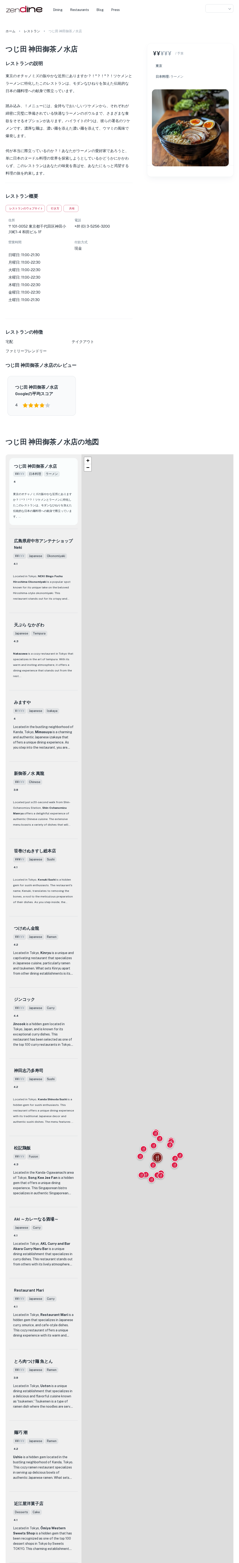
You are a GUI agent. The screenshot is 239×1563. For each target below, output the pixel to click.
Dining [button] (58, 10)
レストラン (32, 31)
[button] (219, 8)
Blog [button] (100, 10)
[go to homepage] (24, 12)
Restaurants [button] (79, 10)
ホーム (10, 31)
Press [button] (115, 10)
